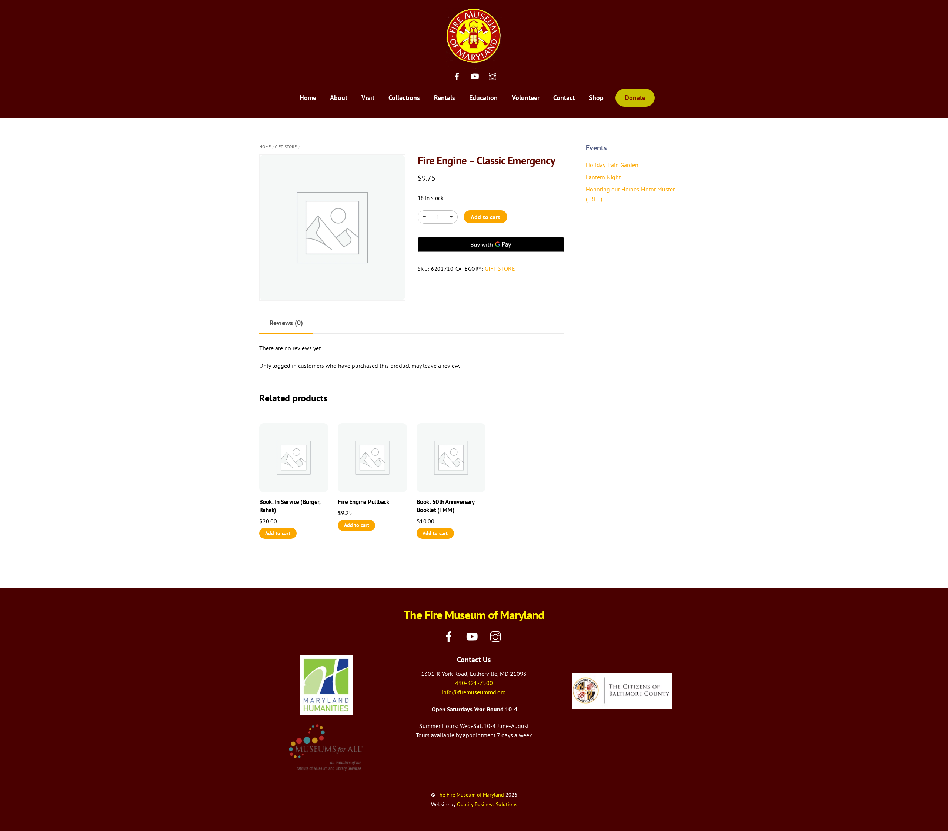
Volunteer (526, 97)
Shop (596, 97)
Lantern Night (603, 177)
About (338, 97)
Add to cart (485, 217)
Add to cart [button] (277, 533)
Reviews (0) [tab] (286, 322)
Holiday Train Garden (612, 164)
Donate (635, 97)
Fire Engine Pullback (363, 502)
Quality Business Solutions (487, 804)
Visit (367, 97)
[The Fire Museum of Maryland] (474, 64)
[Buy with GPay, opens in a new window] (491, 244)
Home (308, 97)
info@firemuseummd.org (474, 692)
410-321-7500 (474, 683)
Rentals (444, 97)
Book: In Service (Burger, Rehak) (289, 506)
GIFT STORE (286, 146)
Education (483, 97)
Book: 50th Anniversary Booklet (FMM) (445, 506)
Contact (564, 97)
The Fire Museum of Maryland (470, 794)
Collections (404, 97)
